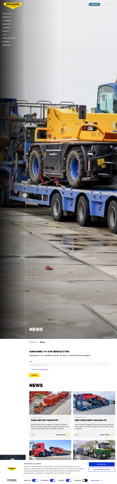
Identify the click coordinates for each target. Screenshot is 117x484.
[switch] (52, 480)
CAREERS (94, 4)
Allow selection (102, 469)
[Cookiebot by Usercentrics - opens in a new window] (12, 480)
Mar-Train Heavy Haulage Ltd (91, 420)
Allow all (102, 464)
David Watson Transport (44, 420)
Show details (95, 480)
